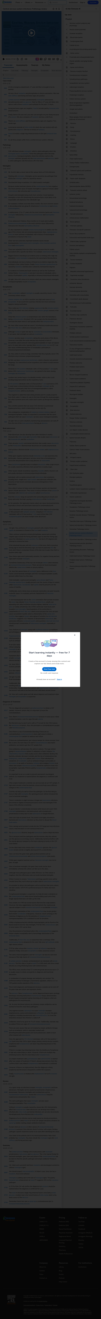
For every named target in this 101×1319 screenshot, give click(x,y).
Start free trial (49, 669)
